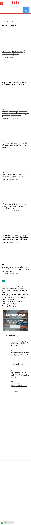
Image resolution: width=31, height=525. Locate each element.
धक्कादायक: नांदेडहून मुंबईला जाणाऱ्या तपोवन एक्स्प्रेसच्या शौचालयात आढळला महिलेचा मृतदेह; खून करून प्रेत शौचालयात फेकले (15, 114)
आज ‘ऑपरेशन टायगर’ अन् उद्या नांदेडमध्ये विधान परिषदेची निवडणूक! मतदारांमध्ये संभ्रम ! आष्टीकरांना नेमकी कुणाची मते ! (20, 375)
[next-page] (13, 281)
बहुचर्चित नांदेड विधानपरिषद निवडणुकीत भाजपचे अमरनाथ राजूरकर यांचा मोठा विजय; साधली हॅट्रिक (20, 354)
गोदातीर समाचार (5, 57)
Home (3, 21)
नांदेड (3, 48)
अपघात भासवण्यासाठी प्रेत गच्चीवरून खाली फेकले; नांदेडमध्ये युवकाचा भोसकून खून (14, 176)
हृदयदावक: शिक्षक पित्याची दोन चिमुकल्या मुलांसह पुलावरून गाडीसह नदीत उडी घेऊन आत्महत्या (20, 343)
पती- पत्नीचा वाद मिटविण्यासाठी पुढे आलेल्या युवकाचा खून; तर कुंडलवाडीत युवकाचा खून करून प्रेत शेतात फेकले (14, 206)
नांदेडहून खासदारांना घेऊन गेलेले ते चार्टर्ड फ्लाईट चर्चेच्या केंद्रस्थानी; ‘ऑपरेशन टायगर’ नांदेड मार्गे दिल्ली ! (19, 385)
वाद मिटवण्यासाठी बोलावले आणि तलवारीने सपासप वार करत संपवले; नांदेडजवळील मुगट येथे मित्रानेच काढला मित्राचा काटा (15, 53)
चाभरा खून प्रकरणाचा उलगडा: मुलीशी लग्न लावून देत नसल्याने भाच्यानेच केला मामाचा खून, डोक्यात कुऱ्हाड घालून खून (15, 269)
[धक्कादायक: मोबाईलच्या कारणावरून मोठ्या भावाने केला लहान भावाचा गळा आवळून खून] (15, 69)
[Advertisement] (15, 412)
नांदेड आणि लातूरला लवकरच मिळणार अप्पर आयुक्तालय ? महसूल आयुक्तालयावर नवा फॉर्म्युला (19, 364)
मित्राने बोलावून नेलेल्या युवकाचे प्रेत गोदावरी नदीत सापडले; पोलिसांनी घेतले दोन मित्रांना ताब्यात (14, 145)
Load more (15, 391)
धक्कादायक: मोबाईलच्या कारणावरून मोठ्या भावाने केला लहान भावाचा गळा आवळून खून (14, 83)
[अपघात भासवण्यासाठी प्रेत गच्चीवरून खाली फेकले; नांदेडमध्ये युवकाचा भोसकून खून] (15, 161)
